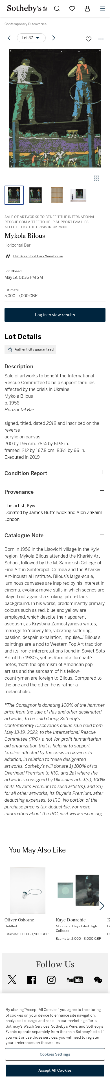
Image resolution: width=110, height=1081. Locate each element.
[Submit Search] (57, 8)
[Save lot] (88, 38)
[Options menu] (101, 39)
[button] (55, 108)
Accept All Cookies (55, 1070)
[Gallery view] (96, 177)
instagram (51, 980)
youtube (75, 979)
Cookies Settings (55, 1054)
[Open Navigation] (102, 8)
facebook (31, 980)
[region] (55, 1037)
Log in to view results (55, 314)
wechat (98, 980)
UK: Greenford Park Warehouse (38, 256)
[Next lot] (53, 37)
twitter (12, 979)
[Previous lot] (9, 37)
